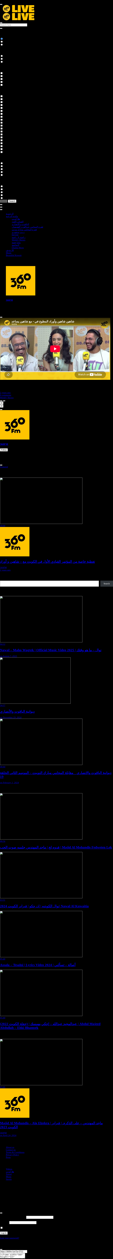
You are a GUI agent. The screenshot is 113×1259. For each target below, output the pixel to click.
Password (4, 1222)
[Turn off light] (1, 400)
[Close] (1, 317)
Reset (3, 201)
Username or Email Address (13, 1217)
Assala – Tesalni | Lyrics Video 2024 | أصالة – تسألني (37, 965)
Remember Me (10, 1228)
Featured (4, 467)
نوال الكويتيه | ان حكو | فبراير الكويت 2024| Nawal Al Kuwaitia (44, 906)
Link (29, 1251)
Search (107, 583)
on (8, 656)
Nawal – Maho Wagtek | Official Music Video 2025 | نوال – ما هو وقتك (50, 650)
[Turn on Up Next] (4, 400)
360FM (9, 300)
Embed (28, 1258)
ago (5, 392)
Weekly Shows (7, 397)
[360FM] (20, 295)
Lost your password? (9, 1238)
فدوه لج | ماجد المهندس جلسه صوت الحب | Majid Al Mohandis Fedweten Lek (56, 847)
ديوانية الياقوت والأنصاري (17, 711)
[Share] (1, 409)
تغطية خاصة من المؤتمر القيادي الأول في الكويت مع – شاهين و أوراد (47, 561)
